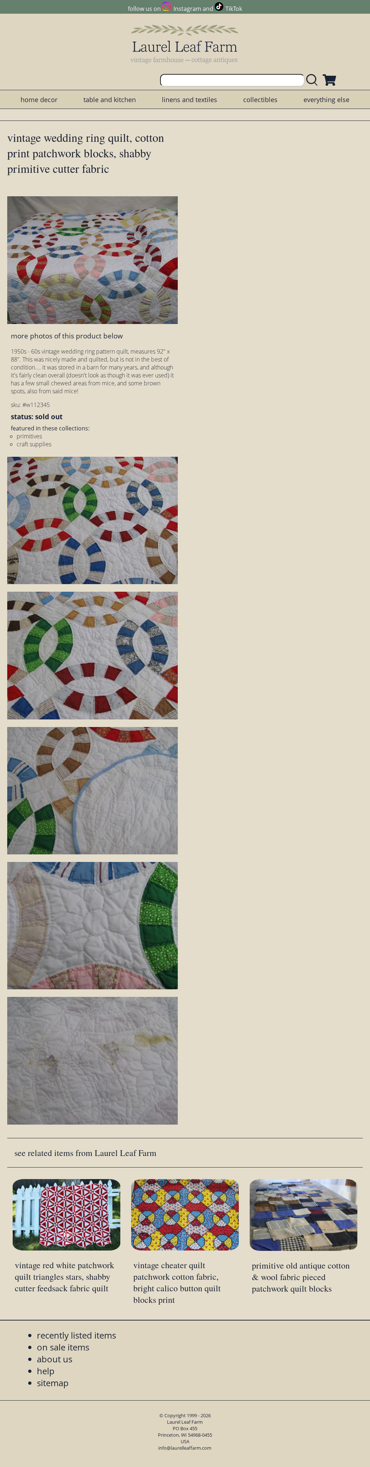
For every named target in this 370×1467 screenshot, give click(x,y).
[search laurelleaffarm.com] (314, 80)
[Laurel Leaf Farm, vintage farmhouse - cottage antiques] (185, 43)
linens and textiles (189, 99)
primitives (29, 436)
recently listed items (76, 1335)
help (46, 1371)
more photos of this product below (67, 336)
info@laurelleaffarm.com (184, 1448)
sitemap (53, 1383)
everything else (326, 99)
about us (54, 1359)
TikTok (233, 9)
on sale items (63, 1347)
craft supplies (34, 444)
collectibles (260, 99)
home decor (39, 99)
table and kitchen (109, 99)
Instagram (187, 9)
